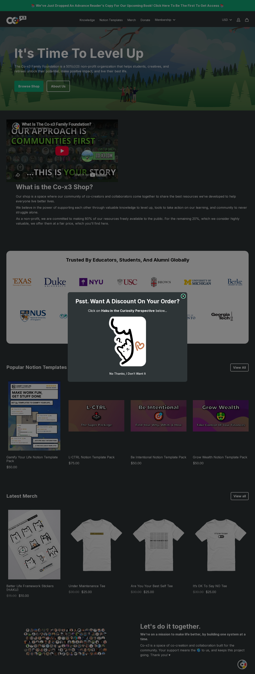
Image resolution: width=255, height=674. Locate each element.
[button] (127, 341)
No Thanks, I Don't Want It (127, 373)
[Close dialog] (183, 296)
